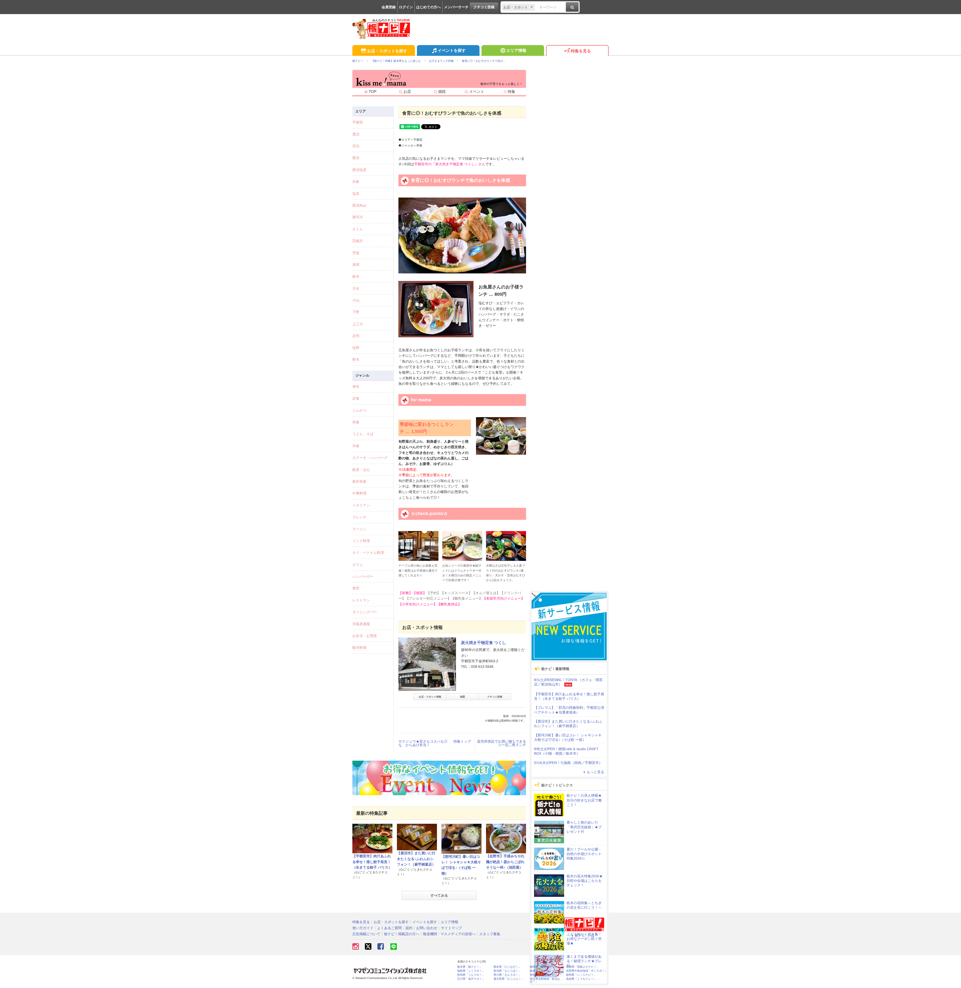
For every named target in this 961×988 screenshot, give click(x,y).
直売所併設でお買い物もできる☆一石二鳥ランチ (501, 743)
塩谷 (355, 194)
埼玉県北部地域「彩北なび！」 (545, 980)
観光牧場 (359, 647)
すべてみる (439, 895)
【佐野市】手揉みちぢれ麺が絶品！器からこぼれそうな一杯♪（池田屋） (505, 861)
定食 (355, 398)
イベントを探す (452, 50)
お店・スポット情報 (430, 696)
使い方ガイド (362, 928)
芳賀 (355, 253)
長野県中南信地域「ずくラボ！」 (586, 970)
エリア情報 (516, 50)
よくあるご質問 (389, 928)
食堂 (355, 588)
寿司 (355, 387)
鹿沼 (355, 134)
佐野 (355, 348)
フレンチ (359, 517)
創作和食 (359, 481)
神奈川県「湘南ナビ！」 (545, 974)
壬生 (355, 288)
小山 (355, 300)
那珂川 (357, 217)
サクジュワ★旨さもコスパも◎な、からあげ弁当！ (422, 743)
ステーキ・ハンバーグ (369, 458)
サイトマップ (451, 928)
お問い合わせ (426, 928)
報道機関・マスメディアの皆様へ (449, 934)
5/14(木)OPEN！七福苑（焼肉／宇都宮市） (568, 763)
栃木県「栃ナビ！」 (469, 966)
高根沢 (357, 241)
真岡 (355, 265)
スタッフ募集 (489, 934)
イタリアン (361, 505)
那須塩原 (359, 170)
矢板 (355, 182)
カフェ (357, 565)
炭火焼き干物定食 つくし (483, 642)
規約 (408, 928)
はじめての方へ (428, 7)
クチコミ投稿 (484, 7)
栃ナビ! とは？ (586, 935)
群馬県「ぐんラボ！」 (471, 974)
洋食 (355, 446)
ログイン (406, 7)
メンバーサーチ (456, 7)
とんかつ (359, 410)
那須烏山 (359, 205)
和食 (355, 422)
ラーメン (359, 529)
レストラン (361, 600)
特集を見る (581, 51)
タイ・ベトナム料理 (368, 553)
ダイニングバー (364, 612)
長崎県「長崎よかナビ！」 (582, 966)
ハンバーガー (362, 576)
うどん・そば (362, 434)
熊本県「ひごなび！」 (507, 966)
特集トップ (462, 741)
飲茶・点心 (361, 470)
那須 (355, 158)
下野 (355, 312)
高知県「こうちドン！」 (581, 978)
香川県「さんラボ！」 (507, 974)
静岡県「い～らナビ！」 (581, 974)
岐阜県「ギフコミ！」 (543, 970)
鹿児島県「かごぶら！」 (509, 978)
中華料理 (359, 493)
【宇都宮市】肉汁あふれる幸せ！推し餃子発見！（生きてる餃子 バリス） (372, 861)
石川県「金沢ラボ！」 (471, 978)
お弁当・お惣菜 (364, 636)
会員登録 (389, 7)
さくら (357, 229)
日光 (355, 146)
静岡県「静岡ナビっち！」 (546, 966)
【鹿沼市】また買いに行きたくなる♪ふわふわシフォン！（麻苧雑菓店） (416, 858)
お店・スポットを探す (387, 51)
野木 (355, 360)
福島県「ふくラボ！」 (471, 970)
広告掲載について (366, 934)
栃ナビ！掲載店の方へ (401, 934)
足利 (355, 336)
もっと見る (595, 772)
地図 (462, 696)
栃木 (355, 276)
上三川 (357, 324)
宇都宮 (357, 122)
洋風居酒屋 (361, 624)
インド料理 (361, 541)
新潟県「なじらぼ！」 (507, 970)
